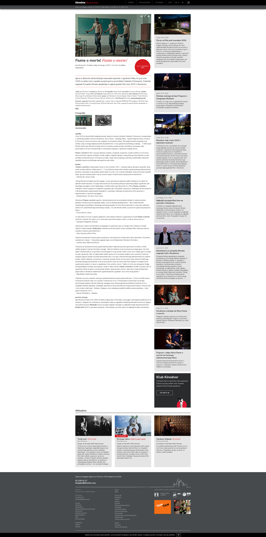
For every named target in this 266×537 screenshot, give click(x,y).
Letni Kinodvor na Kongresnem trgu (125, 515)
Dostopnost (79, 507)
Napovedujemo (144, 3)
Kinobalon (118, 497)
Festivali (117, 503)
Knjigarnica (78, 522)
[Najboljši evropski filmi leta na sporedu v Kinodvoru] (172, 184)
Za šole (117, 499)
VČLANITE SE (164, 393)
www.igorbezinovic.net (138, 98)
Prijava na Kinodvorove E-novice (85, 509)
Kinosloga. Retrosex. (121, 511)
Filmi (170, 3)
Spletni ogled (119, 517)
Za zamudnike (121, 436)
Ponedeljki (118, 507)
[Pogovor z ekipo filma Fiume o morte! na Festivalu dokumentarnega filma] (172, 339)
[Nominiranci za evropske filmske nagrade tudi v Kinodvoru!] (172, 234)
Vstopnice (159, 3)
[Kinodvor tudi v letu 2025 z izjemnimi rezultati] (172, 124)
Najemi (117, 523)
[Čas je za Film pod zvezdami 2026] (172, 24)
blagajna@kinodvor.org (85, 483)
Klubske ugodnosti (81, 513)
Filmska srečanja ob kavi (122, 505)
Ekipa (116, 492)
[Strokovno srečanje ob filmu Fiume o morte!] (172, 295)
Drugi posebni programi (122, 519)
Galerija (77, 524)
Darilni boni (78, 511)
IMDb (77, 108)
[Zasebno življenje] (172, 425)
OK (179, 535)
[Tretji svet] (93, 425)
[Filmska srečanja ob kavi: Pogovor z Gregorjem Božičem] (172, 80)
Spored (131, 3)
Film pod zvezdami (120, 509)
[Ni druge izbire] (133, 425)
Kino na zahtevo (80, 519)
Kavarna (77, 526)
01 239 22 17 (123, 7)
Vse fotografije (80, 128)
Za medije (118, 525)
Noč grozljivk (119, 513)
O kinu (117, 490)
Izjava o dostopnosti (121, 527)
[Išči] (182, 2)
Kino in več (118, 495)
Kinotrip (117, 501)
